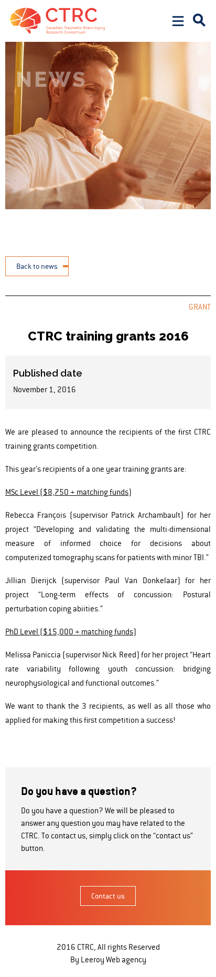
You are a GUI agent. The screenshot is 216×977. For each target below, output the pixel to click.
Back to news (37, 266)
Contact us (108, 896)
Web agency (126, 959)
